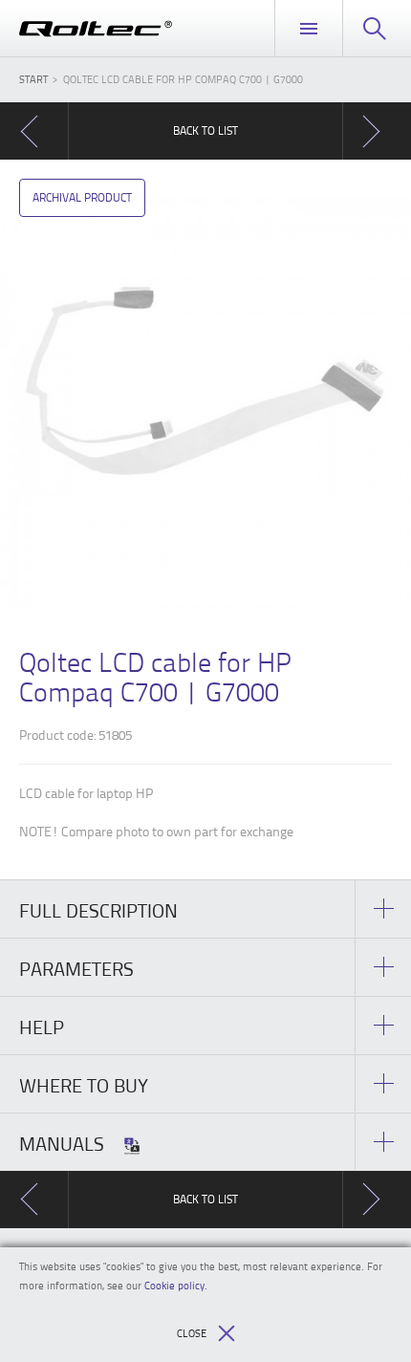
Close (191, 1333)
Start (33, 79)
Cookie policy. (175, 1285)
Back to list (205, 130)
